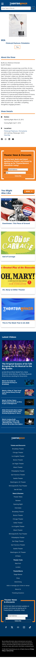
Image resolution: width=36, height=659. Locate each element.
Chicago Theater (18, 452)
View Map (7, 135)
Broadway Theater (18, 449)
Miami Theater (18, 467)
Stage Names (18, 574)
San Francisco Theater (18, 475)
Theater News (18, 497)
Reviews (18, 500)
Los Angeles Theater (18, 456)
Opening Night (18, 504)
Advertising (18, 582)
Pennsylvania (23, 131)
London (18, 567)
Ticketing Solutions (18, 593)
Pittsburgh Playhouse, (13, 43)
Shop (18, 578)
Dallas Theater (18, 523)
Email (6, 169)
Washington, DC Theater (18, 482)
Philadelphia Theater (18, 471)
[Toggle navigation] (1, 3)
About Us (18, 589)
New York (18, 563)
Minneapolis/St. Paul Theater (18, 486)
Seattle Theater (18, 478)
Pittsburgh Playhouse (11, 131)
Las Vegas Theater (18, 464)
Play (17, 47)
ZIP (5, 173)
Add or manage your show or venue (18, 585)
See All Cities (18, 489)
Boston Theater (18, 460)
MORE (28, 191)
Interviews (18, 508)
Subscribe (18, 176)
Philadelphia (25, 43)
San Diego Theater (18, 541)
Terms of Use (10, 651)
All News (18, 556)
